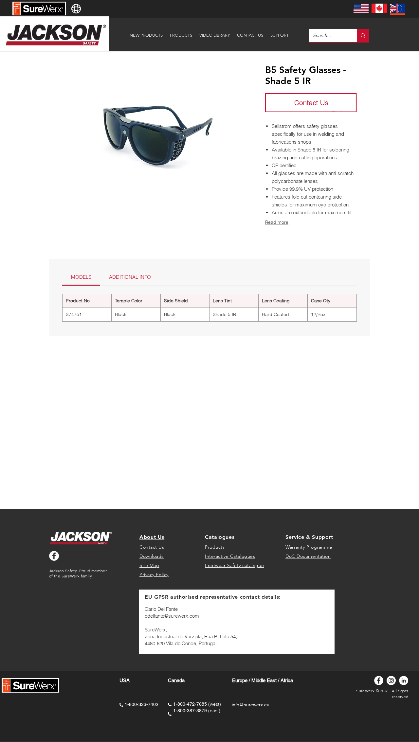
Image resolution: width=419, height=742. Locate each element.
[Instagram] (391, 680)
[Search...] (363, 35)
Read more (276, 222)
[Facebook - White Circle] (54, 556)
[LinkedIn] (403, 680)
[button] (279, 32)
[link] (81, 277)
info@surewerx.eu (250, 704)
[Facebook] (378, 680)
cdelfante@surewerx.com (172, 616)
